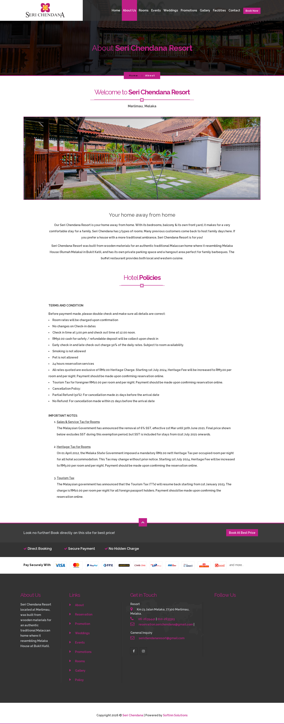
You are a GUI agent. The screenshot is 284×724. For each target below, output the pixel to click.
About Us (129, 10)
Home (116, 10)
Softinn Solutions (175, 715)
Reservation (83, 614)
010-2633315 (166, 619)
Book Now (252, 10)
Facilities (219, 10)
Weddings (170, 10)
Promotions (189, 10)
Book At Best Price (242, 532)
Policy (79, 680)
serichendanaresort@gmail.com (161, 638)
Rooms (143, 10)
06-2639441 (146, 619)
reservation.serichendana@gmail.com (166, 624)
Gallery (205, 10)
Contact (234, 10)
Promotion (82, 623)
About (79, 605)
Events (80, 642)
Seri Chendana (133, 715)
